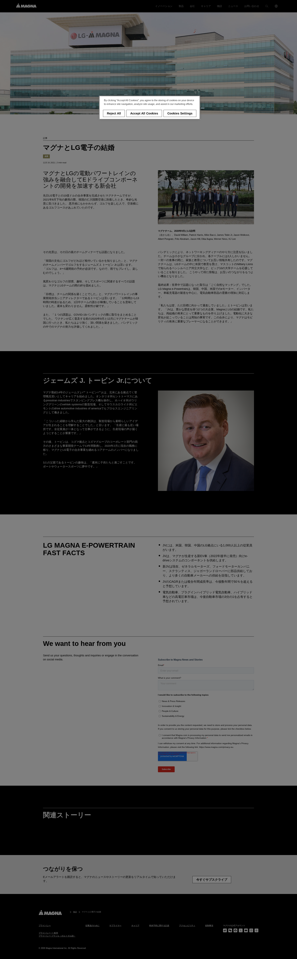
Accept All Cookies (144, 113)
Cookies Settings (179, 113)
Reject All (114, 113)
